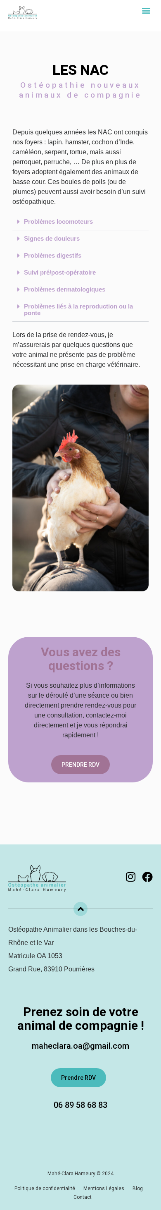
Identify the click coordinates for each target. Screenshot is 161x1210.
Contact (82, 1197)
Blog (138, 1188)
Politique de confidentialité (44, 1188)
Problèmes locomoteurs (58, 221)
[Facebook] (147, 876)
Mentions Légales (103, 1188)
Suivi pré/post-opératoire (60, 272)
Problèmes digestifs (52, 255)
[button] (146, 10)
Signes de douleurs (52, 238)
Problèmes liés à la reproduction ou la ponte (78, 309)
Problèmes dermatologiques (64, 289)
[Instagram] (130, 876)
